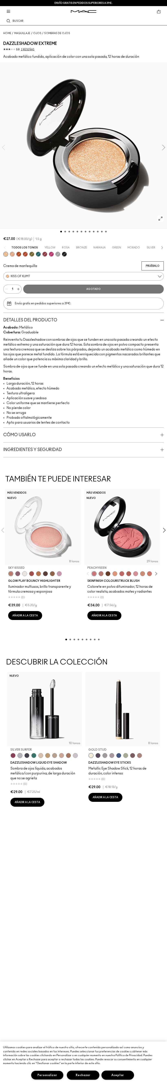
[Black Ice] (98, 755)
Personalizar (47, 1075)
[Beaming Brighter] (68, 755)
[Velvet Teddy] (101, 573)
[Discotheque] (57, 254)
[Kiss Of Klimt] (5, 254)
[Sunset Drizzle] (17, 573)
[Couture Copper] (25, 254)
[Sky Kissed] (10, 573)
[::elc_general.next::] (155, 573)
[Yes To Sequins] (12, 254)
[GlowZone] (45, 573)
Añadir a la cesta (25, 615)
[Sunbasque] (142, 573)
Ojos (37, 33)
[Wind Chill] (24, 573)
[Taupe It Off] (132, 755)
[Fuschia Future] (13, 755)
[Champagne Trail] (54, 755)
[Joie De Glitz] (31, 254)
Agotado (93, 289)
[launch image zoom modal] (160, 218)
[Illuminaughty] (64, 254)
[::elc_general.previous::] (88, 573)
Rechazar (83, 1075)
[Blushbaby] (135, 573)
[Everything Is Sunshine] (61, 755)
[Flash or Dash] (47, 755)
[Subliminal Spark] (139, 755)
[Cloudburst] (38, 573)
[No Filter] (128, 573)
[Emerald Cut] (38, 254)
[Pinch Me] (121, 573)
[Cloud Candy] (31, 573)
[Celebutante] (51, 254)
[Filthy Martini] (125, 755)
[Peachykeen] (94, 573)
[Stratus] (59, 573)
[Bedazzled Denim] (118, 755)
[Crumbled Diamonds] (75, 755)
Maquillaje (22, 33)
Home (7, 33)
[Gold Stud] (91, 755)
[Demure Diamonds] (105, 755)
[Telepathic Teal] (33, 755)
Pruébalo (152, 266)
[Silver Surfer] (20, 755)
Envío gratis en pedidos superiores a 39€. (83, 3)
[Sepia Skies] (52, 573)
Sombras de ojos (57, 33)
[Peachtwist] (149, 573)
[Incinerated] (44, 254)
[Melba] (115, 573)
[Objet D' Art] (18, 254)
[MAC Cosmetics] (84, 11)
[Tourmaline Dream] (27, 755)
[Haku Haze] (111, 755)
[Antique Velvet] (108, 573)
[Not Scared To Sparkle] (40, 755)
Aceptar (117, 1075)
